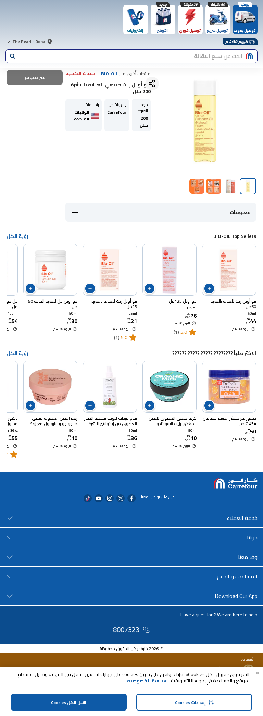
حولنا (252, 537)
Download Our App (236, 596)
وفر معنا (248, 557)
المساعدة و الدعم (237, 576)
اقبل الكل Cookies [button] (68, 702)
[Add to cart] (209, 288)
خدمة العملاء (242, 518)
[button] (257, 673)
